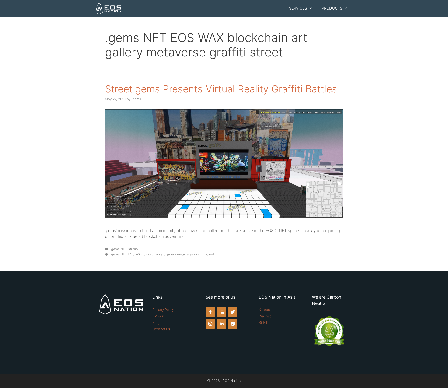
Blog (156, 322)
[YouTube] (221, 312)
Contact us (161, 329)
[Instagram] (210, 324)
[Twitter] (232, 312)
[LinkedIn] (221, 324)
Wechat (265, 316)
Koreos (264, 309)
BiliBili (263, 322)
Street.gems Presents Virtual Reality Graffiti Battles (221, 89)
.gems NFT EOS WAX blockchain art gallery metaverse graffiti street (162, 254)
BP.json (158, 316)
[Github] (232, 324)
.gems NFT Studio (124, 249)
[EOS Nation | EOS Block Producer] (108, 8)
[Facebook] (210, 312)
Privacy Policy (163, 309)
